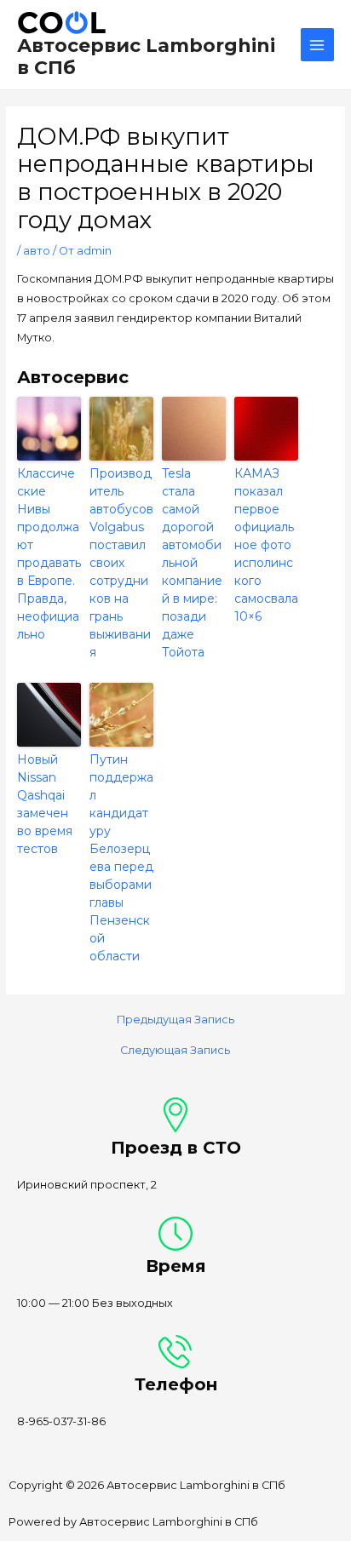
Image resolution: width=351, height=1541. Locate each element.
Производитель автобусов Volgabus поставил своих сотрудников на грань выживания (121, 563)
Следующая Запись (175, 1051)
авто (36, 250)
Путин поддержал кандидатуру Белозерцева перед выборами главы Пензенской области (121, 858)
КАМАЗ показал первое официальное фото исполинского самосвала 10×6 (266, 545)
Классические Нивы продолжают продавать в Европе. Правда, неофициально (49, 554)
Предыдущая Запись (175, 1020)
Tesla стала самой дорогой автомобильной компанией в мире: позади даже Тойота (192, 563)
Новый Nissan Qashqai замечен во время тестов (44, 804)
